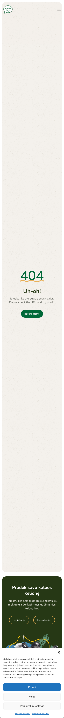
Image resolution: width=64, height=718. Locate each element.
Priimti (32, 687)
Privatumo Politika (40, 713)
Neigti (32, 696)
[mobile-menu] (56, 9)
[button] (59, 652)
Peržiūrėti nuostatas (32, 706)
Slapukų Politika (22, 713)
